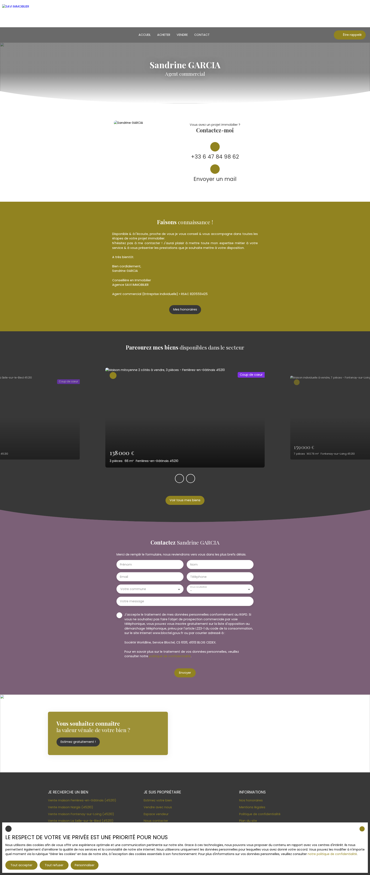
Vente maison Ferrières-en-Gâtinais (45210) (82, 800)
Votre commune (133, 589)
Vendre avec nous (158, 807)
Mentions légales (252, 807)
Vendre (182, 35)
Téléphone (198, 577)
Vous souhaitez (198, 587)
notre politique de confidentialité (332, 854)
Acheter (163, 35)
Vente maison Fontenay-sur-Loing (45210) (81, 814)
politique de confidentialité (170, 656)
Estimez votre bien (158, 800)
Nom (194, 564)
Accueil (145, 35)
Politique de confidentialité (259, 814)
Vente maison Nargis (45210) (70, 807)
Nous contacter (156, 821)
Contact (202, 35)
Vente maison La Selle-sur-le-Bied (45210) (80, 821)
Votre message (132, 601)
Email (124, 577)
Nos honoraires (251, 800)
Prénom (126, 564)
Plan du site (248, 821)
